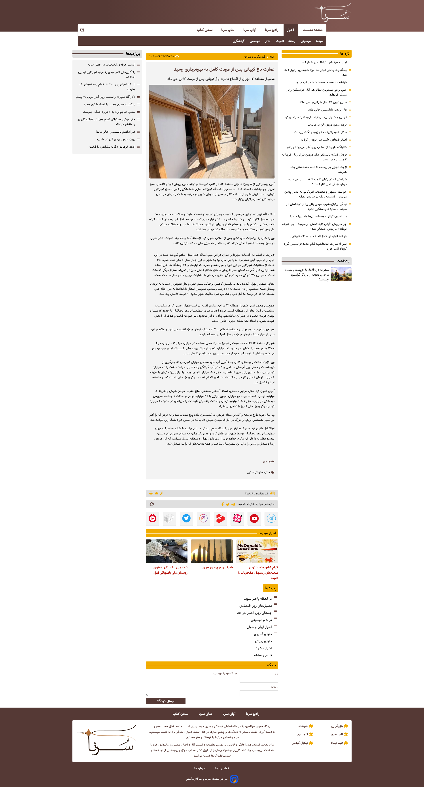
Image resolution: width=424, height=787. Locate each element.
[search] (82, 30)
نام (276, 674)
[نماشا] (152, 519)
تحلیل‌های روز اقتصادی (255, 606)
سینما (320, 41)
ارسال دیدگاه (165, 701)
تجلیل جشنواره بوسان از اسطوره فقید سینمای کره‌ (316, 117)
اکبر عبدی (337, 734)
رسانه (292, 41)
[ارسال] (156, 493)
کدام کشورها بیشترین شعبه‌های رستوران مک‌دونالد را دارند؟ (258, 573)
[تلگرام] (232, 504)
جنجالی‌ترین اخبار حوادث (254, 613)
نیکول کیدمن (300, 742)
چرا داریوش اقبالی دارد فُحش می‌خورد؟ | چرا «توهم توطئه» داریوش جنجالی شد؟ (314, 226)
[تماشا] (220, 519)
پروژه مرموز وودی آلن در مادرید (327, 124)
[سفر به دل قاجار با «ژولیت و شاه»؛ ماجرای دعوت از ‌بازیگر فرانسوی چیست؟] (341, 274)
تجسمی (255, 41)
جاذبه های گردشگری (258, 472)
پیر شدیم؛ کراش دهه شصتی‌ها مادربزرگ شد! (318, 216)
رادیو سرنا (272, 30)
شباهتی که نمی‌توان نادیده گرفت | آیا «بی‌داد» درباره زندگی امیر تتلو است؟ (317, 182)
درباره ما (200, 768)
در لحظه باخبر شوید (258, 598)
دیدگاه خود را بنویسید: (225, 673)
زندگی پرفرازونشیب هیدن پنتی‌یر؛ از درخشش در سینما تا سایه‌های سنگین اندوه (316, 206)
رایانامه (274, 687)
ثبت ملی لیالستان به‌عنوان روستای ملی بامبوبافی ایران (170, 570)
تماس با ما (222, 768)
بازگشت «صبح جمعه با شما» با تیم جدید (321, 82)
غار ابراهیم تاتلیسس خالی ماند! (327, 109)
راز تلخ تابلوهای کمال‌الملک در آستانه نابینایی (318, 236)
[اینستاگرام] (203, 519)
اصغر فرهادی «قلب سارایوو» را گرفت (324, 139)
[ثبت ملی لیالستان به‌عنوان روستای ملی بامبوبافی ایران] (166, 551)
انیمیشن (302, 734)
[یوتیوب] (254, 519)
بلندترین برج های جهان (218, 567)
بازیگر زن (337, 726)
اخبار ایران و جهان (259, 627)
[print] (151, 494)
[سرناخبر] (333, 12)
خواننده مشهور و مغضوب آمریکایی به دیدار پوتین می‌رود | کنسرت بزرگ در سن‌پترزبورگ (315, 194)
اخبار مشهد (264, 648)
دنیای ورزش (263, 641)
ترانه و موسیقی (261, 620)
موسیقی (306, 41)
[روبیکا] (169, 519)
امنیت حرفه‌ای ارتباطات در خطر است (323, 62)
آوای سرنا (250, 30)
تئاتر (268, 41)
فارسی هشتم (263, 655)
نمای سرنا (228, 30)
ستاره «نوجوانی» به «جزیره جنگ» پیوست (320, 132)
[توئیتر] (227, 504)
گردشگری (239, 41)
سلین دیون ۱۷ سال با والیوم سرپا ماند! (323, 102)
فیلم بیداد (337, 742)
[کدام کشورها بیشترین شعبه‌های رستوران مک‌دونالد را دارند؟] (257, 551)
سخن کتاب (205, 30)
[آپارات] (237, 519)
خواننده (303, 726)
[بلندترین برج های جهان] (212, 551)
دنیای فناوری (263, 634)
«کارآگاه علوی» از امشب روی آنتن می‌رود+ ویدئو (317, 147)
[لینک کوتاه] (161, 493)
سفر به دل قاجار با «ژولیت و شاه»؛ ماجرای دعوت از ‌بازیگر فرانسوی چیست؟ (307, 274)
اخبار (291, 30)
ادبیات (280, 41)
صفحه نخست (313, 30)
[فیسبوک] (222, 504)
